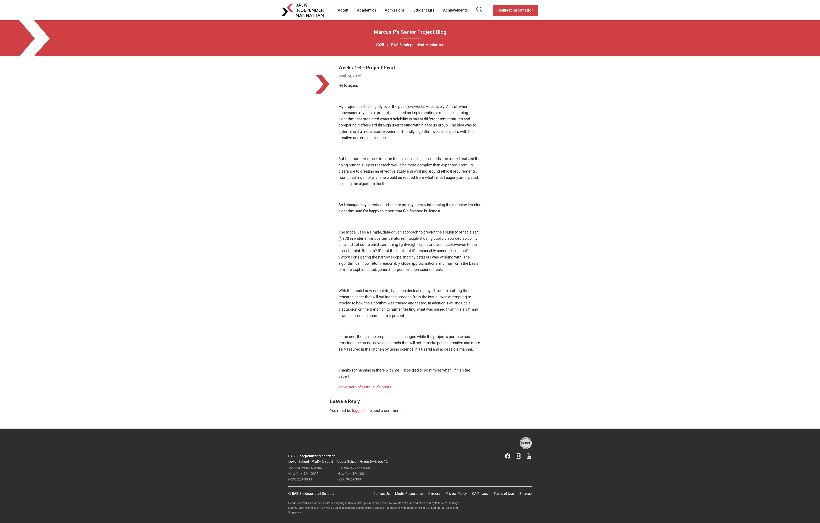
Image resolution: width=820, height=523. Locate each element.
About (343, 10)
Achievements (455, 10)
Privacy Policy (456, 494)
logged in (360, 410)
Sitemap (525, 494)
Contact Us (381, 494)
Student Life (424, 10)
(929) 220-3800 (300, 479)
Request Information (515, 10)
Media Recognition (409, 494)
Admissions (395, 10)
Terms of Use (504, 494)
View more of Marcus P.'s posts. (365, 387)
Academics (366, 10)
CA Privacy (480, 494)
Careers (434, 494)
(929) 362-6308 (349, 479)
